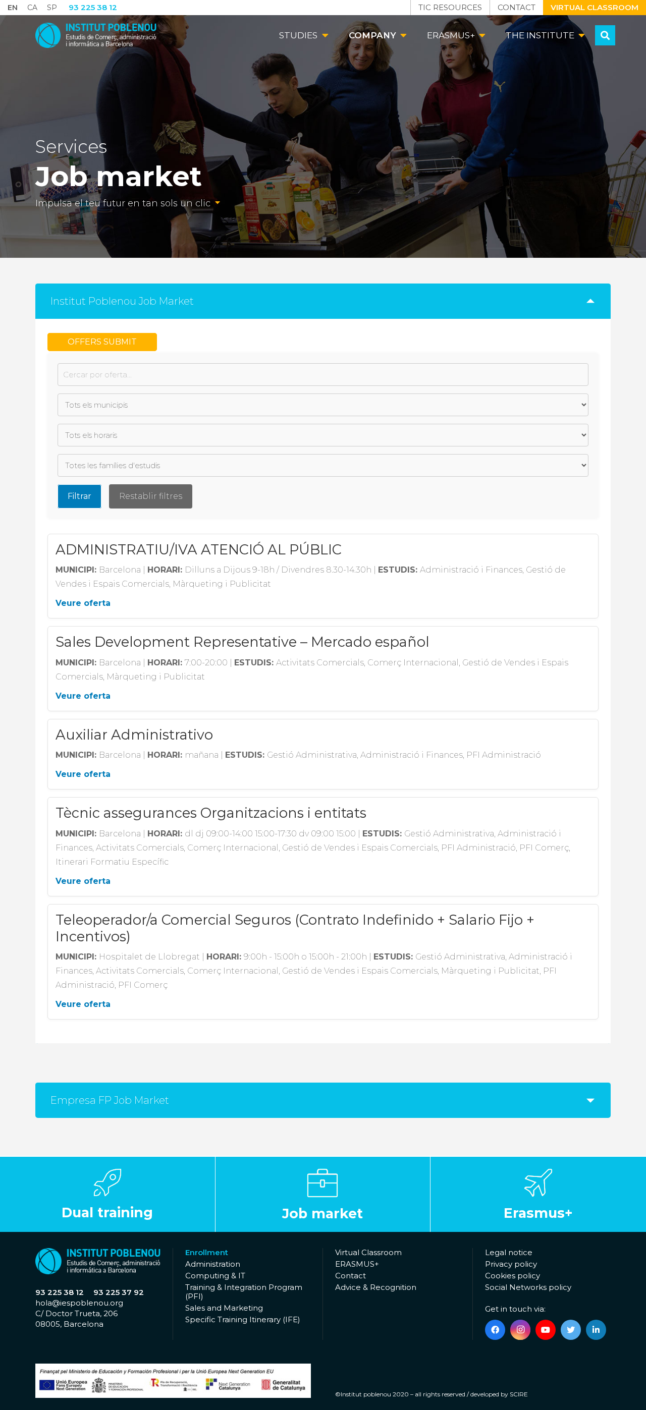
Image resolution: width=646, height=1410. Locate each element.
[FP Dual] (107, 1194)
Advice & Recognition (375, 1287)
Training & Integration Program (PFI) (243, 1291)
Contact (350, 1275)
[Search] (605, 35)
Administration (212, 1264)
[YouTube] (545, 1330)
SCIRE (519, 1394)
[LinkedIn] (596, 1330)
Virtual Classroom (368, 1252)
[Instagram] (520, 1330)
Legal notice (508, 1252)
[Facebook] (495, 1330)
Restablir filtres (150, 496)
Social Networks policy (528, 1287)
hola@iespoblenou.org (79, 1303)
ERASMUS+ (357, 1264)
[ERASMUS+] (538, 1194)
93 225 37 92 (118, 1292)
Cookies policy (512, 1275)
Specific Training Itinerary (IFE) (242, 1319)
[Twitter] (571, 1330)
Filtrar (79, 496)
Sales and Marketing (224, 1308)
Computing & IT (215, 1275)
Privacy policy (511, 1264)
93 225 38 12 (59, 1292)
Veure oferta (83, 603)
